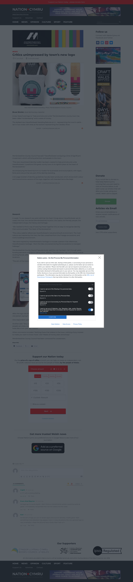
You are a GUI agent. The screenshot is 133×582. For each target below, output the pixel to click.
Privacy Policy (77, 324)
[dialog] (66, 291)
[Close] (100, 258)
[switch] (90, 289)
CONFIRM (52, 317)
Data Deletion (55, 324)
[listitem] (66, 285)
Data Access (66, 324)
